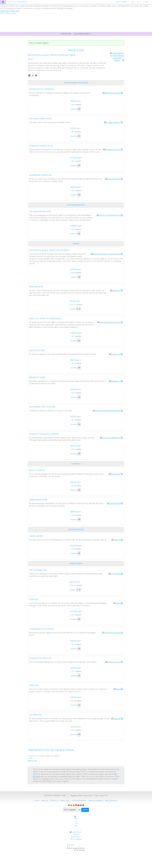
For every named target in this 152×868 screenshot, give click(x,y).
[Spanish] (74, 805)
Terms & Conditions (95, 800)
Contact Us (54, 800)
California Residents (79, 800)
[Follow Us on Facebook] (76, 821)
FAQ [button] (132, 2)
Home (37, 800)
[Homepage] (3, 2)
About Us (44, 800)
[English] (69, 805)
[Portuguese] (83, 805)
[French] (81, 805)
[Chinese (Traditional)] (78, 805)
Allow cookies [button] (11, 13)
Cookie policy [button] (5, 11)
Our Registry (66, 34)
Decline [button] (3, 13)
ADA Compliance (111, 800)
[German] (76, 805)
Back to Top (32, 760)
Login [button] (146, 2)
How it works (121, 2)
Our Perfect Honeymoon (17, 2)
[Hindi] (71, 805)
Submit (85, 810)
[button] (117, 56)
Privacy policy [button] (15, 11)
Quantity (73, 109)
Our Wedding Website (82, 34)
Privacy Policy (65, 800)
